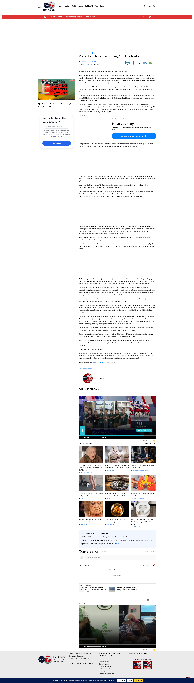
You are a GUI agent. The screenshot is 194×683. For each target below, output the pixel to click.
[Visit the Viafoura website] (151, 600)
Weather (67, 6)
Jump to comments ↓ (85, 368)
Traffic (74, 6)
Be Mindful (89, 6)
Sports (80, 6)
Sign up (152, 551)
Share (102, 6)
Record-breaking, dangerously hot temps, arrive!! (80, 17)
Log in (147, 551)
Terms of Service (74, 653)
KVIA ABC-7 (84, 61)
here (117, 544)
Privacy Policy (85, 653)
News (60, 6)
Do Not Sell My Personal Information (81, 663)
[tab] (84, 565)
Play (96, 6)
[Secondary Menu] (41, 6)
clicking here (148, 540)
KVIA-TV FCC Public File (77, 658)
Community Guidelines (76, 656)
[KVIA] (49, 6)
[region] (117, 575)
